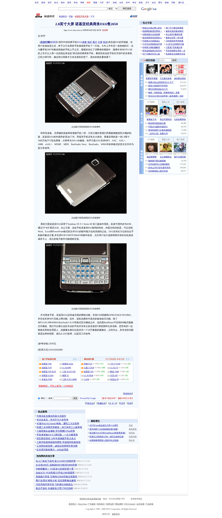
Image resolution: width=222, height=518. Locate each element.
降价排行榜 (89, 359)
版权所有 (116, 514)
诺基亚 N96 (47, 364)
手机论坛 (90, 403)
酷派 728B (114, 372)
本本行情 (120, 359)
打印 (122, 403)
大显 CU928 (89, 368)
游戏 (115, 2)
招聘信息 (110, 504)
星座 (141, 2)
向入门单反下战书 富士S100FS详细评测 (56, 461)
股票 (69, 2)
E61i (79, 42)
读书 (128, 2)
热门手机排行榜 (49, 359)
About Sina (82, 504)
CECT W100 (115, 364)
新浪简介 (73, 504)
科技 (76, 2)
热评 (105, 42)
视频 (95, 2)
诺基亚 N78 (47, 368)
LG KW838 (88, 375)
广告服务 (92, 504)
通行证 (181, 2)
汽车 (102, 2)
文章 (100, 42)
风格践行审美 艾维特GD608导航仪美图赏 (56, 476)
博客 (82, 2)
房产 (108, 2)
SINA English (129, 504)
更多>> (76, 359)
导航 (173, 2)
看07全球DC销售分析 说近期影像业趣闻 (56, 480)
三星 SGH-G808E (69, 379)
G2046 (86, 379)
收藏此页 (101, 403)
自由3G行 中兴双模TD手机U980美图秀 (55, 473)
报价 (89, 42)
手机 (71, 16)
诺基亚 (54, 42)
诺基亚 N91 (89, 372)
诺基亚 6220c (67, 364)
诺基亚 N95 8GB (49, 372)
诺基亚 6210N (47, 375)
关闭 (130, 403)
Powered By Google (88, 398)
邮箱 (167, 2)
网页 (43, 398)
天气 (147, 2)
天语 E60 (114, 375)
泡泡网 (105, 30)
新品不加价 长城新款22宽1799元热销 (54, 488)
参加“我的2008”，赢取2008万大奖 (117, 398)
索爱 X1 (65, 375)
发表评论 (128, 393)
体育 (50, 2)
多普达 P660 (47, 379)
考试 (134, 2)
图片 (95, 42)
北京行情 (45, 42)
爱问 (160, 2)
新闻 (43, 2)
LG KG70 (114, 368)
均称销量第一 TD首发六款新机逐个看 (55, 469)
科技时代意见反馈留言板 (90, 499)
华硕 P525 (88, 364)
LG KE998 (66, 368)
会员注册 (140, 504)
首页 (37, 2)
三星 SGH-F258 (68, 372)
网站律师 (119, 504)
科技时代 (63, 16)
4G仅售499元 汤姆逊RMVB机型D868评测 (56, 465)
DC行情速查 (110, 359)
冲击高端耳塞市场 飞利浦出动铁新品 (54, 484)
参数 (84, 42)
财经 (63, 2)
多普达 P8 (114, 379)
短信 (154, 2)
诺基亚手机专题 (82, 16)
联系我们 (101, 504)
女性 (121, 2)
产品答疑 (149, 504)
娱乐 (56, 2)
